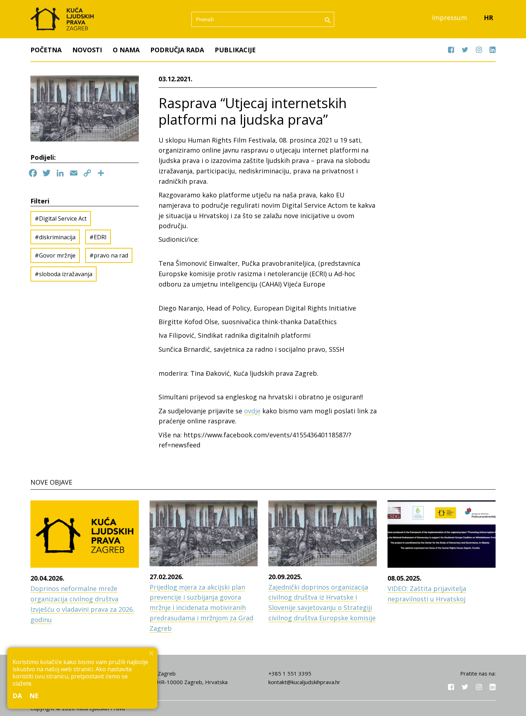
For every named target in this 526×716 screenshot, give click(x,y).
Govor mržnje (57, 255)
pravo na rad (111, 255)
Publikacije (235, 49)
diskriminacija (57, 237)
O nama (126, 49)
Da (17, 695)
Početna (46, 49)
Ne (34, 695)
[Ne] (151, 653)
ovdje (252, 411)
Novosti (87, 49)
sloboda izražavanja (65, 274)
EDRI (100, 237)
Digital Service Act (63, 218)
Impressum (449, 17)
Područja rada (177, 49)
